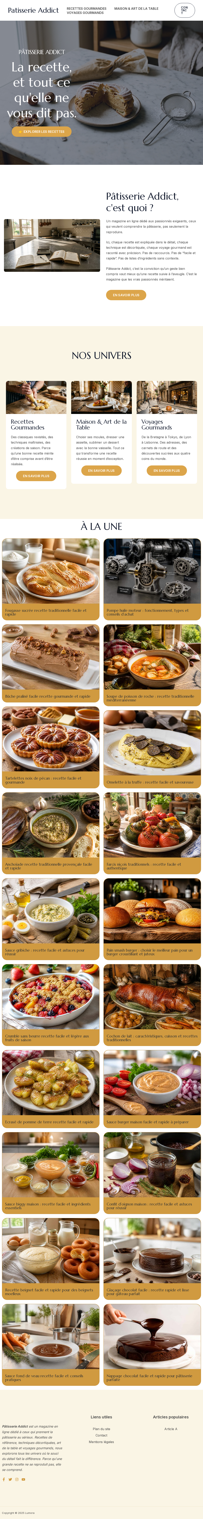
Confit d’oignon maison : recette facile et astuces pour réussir (149, 1206)
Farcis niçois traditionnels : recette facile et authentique (144, 866)
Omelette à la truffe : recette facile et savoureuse (150, 782)
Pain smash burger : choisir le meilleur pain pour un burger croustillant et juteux (149, 952)
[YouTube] (23, 1479)
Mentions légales (101, 1442)
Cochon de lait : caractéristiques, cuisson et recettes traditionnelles (152, 1038)
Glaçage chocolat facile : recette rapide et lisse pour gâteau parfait (148, 1292)
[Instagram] (17, 1479)
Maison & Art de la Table (136, 9)
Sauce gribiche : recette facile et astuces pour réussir (45, 952)
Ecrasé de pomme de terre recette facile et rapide (49, 1122)
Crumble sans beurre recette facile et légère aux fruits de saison (47, 1038)
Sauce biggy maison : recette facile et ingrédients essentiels (48, 1206)
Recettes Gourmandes (86, 9)
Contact (101, 1435)
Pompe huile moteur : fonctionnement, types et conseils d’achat (148, 612)
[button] (184, 10)
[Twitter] (10, 1479)
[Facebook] (4, 1479)
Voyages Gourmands (85, 13)
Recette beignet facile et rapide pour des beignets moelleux (49, 1292)
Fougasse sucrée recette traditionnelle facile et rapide (46, 612)
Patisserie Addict (33, 10)
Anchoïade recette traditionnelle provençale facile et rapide (48, 866)
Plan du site (101, 1429)
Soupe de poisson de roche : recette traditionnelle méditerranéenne (150, 698)
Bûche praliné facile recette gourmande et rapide (47, 696)
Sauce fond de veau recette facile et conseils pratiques (44, 1377)
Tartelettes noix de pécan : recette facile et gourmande (43, 780)
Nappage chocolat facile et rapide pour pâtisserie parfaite (149, 1377)
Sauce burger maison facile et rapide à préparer (148, 1122)
